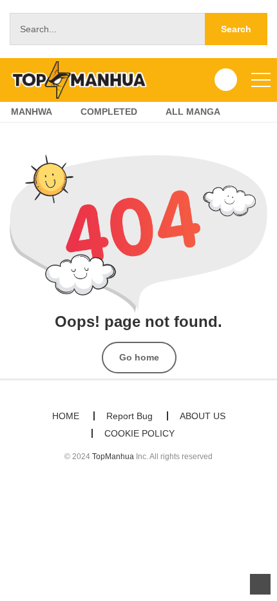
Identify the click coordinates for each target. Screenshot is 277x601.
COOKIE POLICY (139, 433)
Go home (139, 357)
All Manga (193, 111)
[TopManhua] (84, 79)
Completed (109, 111)
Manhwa (31, 111)
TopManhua (113, 456)
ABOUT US (202, 416)
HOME (65, 416)
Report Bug (129, 416)
